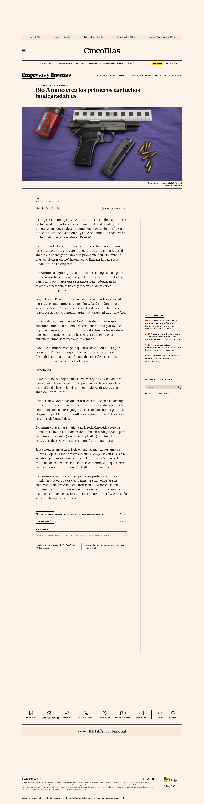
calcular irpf (31, 717)
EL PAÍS (129, 62)
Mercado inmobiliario (149, 76)
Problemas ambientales (97, 535)
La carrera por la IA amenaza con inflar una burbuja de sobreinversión (162, 358)
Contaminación (79, 535)
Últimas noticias (109, 63)
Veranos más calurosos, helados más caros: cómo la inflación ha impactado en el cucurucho (163, 347)
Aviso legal (33, 798)
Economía (70, 63)
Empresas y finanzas (47, 63)
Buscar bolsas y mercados (158, 380)
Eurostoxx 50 (122, 37)
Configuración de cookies (59, 798)
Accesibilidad (90, 798)
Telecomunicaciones (108, 76)
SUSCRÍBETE (157, 63)
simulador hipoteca (49, 717)
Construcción (132, 76)
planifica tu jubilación (86, 717)
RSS (102, 798)
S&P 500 (59, 37)
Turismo (163, 76)
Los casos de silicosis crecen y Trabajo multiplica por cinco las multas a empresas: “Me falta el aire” (163, 337)
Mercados (61, 63)
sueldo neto (67, 717)
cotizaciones (141, 717)
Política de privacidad (77, 798)
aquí (94, 548)
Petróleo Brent (90, 37)
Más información (42, 548)
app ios (160, 717)
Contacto (25, 798)
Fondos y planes (94, 63)
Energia (122, 76)
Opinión (120, 63)
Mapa (98, 798)
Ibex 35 (31, 37)
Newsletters (109, 798)
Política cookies (43, 798)
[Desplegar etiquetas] (125, 535)
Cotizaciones (81, 63)
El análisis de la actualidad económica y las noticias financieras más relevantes (71, 514)
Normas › (123, 521)
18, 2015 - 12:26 (50, 201)
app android (173, 717)
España (67, 535)
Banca (95, 76)
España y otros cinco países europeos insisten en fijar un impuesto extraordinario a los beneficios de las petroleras (161, 324)
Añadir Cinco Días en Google (115, 208)
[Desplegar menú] (24, 51)
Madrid (38, 535)
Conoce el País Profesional (102, 731)
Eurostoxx (157, 393)
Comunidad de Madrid (53, 535)
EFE (38, 198)
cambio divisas (105, 717)
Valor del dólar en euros (158, 37)
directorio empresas (122, 717)
